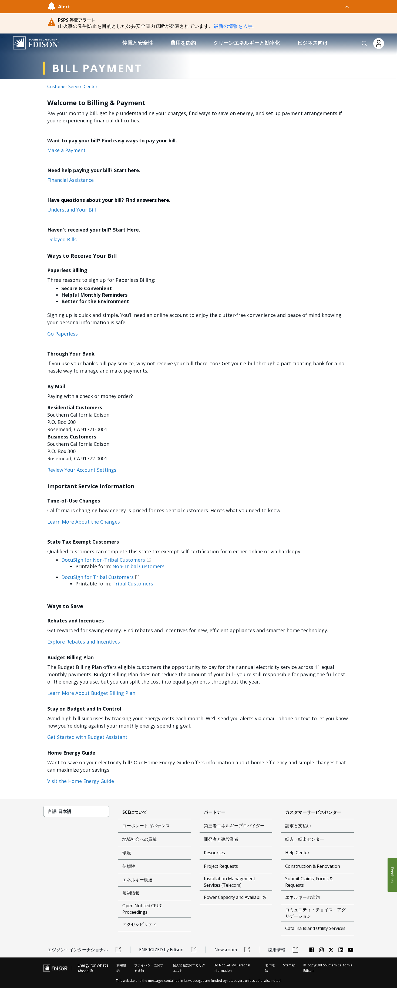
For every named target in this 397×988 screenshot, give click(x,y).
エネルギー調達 (137, 880)
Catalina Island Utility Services (315, 928)
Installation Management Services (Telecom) (229, 882)
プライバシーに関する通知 (148, 968)
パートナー (215, 812)
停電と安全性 (137, 42)
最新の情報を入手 (233, 26)
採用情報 (276, 950)
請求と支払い (298, 826)
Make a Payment (66, 150)
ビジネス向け (312, 42)
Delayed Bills (62, 239)
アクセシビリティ (139, 924)
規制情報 (131, 893)
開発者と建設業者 (221, 839)
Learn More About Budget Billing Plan (91, 693)
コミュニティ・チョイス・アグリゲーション (315, 913)
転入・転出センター (304, 839)
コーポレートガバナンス (146, 826)
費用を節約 (183, 42)
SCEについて (134, 812)
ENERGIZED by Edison (161, 950)
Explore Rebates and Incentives (83, 641)
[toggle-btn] (210, 6)
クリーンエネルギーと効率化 (246, 42)
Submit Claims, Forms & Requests (309, 882)
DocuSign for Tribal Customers (97, 577)
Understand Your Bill (71, 209)
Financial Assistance (70, 180)
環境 (126, 853)
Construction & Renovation (312, 866)
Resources (214, 853)
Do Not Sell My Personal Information (232, 968)
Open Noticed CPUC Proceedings (142, 909)
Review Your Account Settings (81, 470)
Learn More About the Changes (83, 521)
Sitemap (289, 965)
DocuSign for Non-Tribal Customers (103, 560)
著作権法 (270, 968)
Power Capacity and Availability (235, 897)
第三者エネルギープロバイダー (234, 826)
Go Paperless (62, 333)
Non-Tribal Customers (138, 566)
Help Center (297, 853)
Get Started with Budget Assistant (87, 737)
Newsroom (225, 950)
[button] (364, 44)
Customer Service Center (72, 86)
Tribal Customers (132, 583)
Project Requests (221, 866)
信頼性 (128, 866)
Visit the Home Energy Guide (80, 781)
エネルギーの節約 (302, 897)
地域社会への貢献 (139, 839)
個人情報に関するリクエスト (189, 968)
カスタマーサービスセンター (313, 812)
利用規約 (121, 968)
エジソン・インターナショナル (78, 950)
